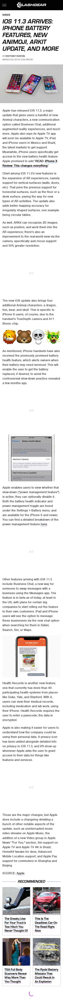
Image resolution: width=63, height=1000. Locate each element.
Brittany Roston (15, 56)
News (6, 15)
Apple (20, 873)
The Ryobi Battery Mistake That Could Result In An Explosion (46, 975)
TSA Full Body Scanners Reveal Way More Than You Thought (16, 975)
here (44, 524)
